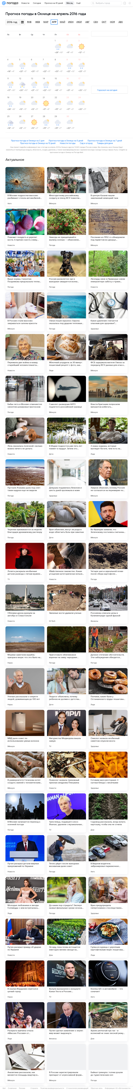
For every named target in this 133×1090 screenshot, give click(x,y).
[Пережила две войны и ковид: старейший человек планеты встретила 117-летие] (24, 353)
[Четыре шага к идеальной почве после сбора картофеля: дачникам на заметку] (108, 562)
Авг (87, 22)
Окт (104, 22)
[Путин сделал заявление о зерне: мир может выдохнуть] (66, 1021)
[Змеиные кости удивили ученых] (66, 604)
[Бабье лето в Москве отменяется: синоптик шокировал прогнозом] (24, 395)
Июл (79, 22)
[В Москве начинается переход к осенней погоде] (24, 813)
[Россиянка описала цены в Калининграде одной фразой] (108, 604)
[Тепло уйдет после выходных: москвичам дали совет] (66, 854)
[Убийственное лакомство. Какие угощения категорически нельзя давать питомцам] (66, 562)
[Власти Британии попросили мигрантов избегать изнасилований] (108, 395)
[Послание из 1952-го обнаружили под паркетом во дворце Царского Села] (108, 228)
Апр (54, 22)
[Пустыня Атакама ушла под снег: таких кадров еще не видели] (24, 478)
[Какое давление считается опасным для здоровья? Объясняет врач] (108, 311)
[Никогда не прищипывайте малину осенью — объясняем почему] (66, 228)
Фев (37, 22)
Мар (45, 22)
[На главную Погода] (12, 3)
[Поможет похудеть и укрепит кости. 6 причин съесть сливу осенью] (24, 228)
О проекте (34, 1088)
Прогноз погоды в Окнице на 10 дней (37, 143)
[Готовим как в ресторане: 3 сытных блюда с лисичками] (108, 771)
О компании (12, 1088)
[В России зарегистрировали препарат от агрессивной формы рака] (66, 1063)
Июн (71, 22)
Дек (121, 22)
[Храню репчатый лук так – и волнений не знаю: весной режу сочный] (108, 1021)
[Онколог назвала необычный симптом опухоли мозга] (108, 729)
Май (62, 22)
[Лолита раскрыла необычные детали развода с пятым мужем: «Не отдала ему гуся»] (24, 562)
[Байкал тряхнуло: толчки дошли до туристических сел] (108, 1063)
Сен (96, 22)
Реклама (22, 1088)
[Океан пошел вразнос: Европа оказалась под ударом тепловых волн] (66, 311)
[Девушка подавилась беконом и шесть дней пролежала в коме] (66, 478)
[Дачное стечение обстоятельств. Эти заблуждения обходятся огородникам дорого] (108, 646)
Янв (29, 22)
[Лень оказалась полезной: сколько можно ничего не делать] (24, 437)
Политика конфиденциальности (52, 1088)
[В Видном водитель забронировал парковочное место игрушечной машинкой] (108, 854)
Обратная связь (96, 1088)
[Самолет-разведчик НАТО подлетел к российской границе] (66, 395)
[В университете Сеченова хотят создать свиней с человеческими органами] (24, 771)
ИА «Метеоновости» (123, 1088)
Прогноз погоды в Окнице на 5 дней (66, 140)
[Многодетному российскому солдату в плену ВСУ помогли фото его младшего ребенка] (66, 186)
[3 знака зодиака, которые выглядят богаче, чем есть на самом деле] (108, 437)
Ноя (112, 22)
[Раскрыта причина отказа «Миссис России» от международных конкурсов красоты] (24, 1021)
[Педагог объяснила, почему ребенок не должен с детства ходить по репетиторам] (66, 687)
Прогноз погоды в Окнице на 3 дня (27, 140)
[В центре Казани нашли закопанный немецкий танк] (108, 186)
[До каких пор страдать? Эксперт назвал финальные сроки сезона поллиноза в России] (66, 896)
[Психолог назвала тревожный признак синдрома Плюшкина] (66, 771)
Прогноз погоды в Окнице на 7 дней (105, 140)
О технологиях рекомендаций (77, 1088)
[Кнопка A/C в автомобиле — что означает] (108, 980)
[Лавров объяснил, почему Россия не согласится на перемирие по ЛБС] (108, 478)
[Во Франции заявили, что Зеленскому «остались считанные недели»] (108, 520)
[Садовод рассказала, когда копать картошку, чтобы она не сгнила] (108, 813)
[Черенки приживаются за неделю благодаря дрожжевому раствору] (24, 520)
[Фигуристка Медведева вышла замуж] (66, 729)
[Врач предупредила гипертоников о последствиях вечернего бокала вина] (108, 896)
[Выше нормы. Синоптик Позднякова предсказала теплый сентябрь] (24, 270)
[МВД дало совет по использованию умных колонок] (24, 729)
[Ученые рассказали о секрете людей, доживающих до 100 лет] (24, 687)
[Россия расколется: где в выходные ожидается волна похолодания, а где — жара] (66, 270)
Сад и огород (86, 143)
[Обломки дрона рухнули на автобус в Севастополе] (24, 604)
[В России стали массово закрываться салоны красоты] (24, 311)
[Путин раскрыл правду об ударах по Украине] (24, 938)
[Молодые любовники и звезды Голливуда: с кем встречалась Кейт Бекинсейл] (24, 896)
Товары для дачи (105, 143)
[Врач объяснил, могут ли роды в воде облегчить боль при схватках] (66, 520)
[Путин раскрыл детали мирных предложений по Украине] (24, 854)
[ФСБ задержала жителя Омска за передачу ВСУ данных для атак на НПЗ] (108, 353)
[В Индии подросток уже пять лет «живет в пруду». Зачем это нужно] (66, 437)
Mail (4, 1088)
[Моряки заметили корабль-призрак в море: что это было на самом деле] (24, 646)
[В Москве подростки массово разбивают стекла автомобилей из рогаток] (24, 186)
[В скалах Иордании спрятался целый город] (24, 980)
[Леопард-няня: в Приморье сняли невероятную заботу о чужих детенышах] (108, 270)
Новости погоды (67, 143)
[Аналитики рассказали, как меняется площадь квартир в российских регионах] (24, 1063)
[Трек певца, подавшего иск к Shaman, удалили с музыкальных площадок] (66, 813)
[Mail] (4, 3)
